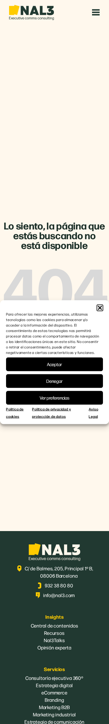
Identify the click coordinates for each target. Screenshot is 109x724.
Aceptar (54, 364)
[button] (100, 308)
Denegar (54, 381)
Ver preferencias (54, 397)
